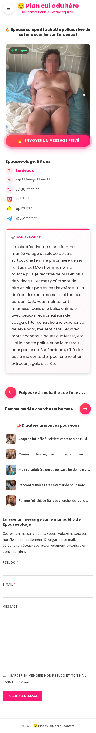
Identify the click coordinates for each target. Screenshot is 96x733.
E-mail (9, 584)
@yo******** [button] (26, 218)
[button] (84, 94)
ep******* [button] (24, 208)
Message (10, 606)
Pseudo (10, 562)
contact (69, 726)
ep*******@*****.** (32, 179)
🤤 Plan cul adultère (48, 6)
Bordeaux (24, 170)
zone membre (14, 551)
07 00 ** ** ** (27, 189)
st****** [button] (22, 198)
